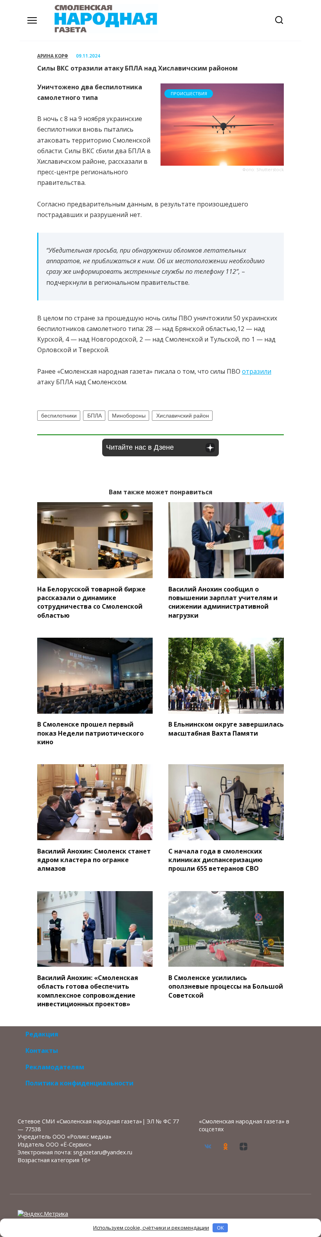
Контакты (41, 1050)
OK (220, 1227)
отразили (256, 371)
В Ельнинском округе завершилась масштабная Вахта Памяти (226, 728)
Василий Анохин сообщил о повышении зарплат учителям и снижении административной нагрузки (223, 601)
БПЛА (94, 415)
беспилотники (59, 415)
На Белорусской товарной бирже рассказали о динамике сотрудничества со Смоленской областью (91, 601)
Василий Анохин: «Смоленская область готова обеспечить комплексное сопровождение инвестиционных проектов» (87, 990)
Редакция (41, 1034)
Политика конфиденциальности (79, 1083)
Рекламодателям (54, 1067)
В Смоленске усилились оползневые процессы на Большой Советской (225, 986)
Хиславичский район (182, 415)
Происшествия (189, 93)
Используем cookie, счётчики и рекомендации (151, 1227)
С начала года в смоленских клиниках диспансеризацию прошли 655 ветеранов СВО (215, 859)
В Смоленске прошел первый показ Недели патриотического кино (90, 733)
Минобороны (129, 415)
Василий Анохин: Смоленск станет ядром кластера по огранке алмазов (94, 859)
